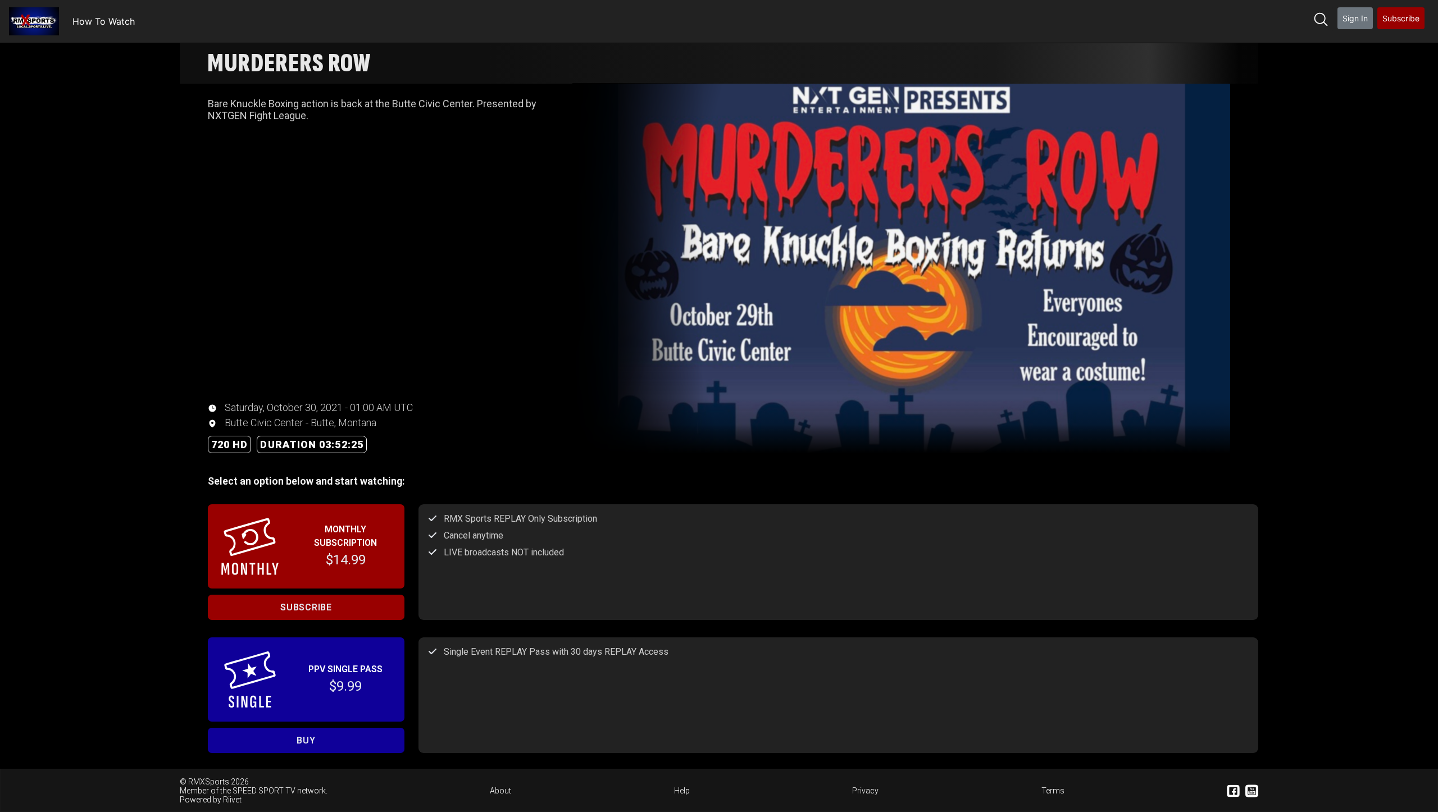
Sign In (1355, 18)
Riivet (232, 799)
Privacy (865, 790)
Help (682, 790)
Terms (1052, 790)
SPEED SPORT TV (264, 790)
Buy (306, 740)
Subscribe (1400, 18)
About (500, 790)
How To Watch (103, 21)
